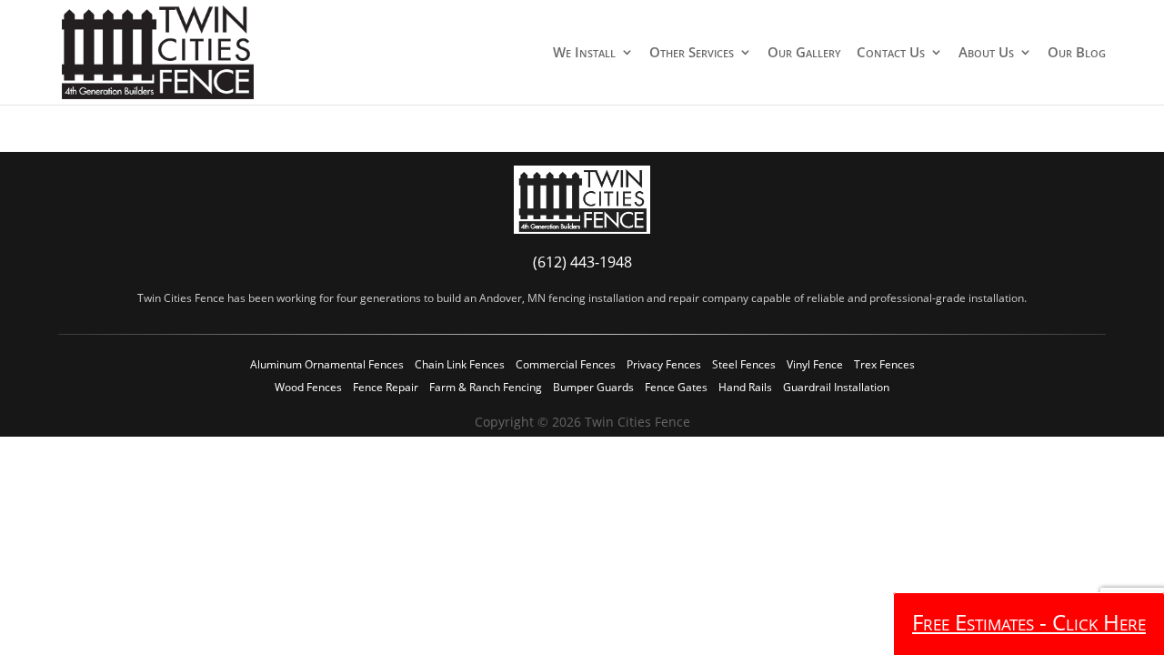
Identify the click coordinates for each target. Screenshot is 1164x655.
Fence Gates (676, 387)
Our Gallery (804, 53)
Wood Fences (308, 387)
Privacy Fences (664, 364)
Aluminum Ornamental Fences (327, 364)
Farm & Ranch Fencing (485, 387)
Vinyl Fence (815, 364)
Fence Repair (385, 387)
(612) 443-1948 (582, 262)
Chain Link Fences (460, 364)
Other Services (691, 53)
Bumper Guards (593, 387)
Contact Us (891, 53)
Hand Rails (745, 387)
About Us (986, 53)
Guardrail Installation (836, 387)
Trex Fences (884, 364)
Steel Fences (744, 364)
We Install (584, 53)
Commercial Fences (566, 364)
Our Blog (1077, 53)
